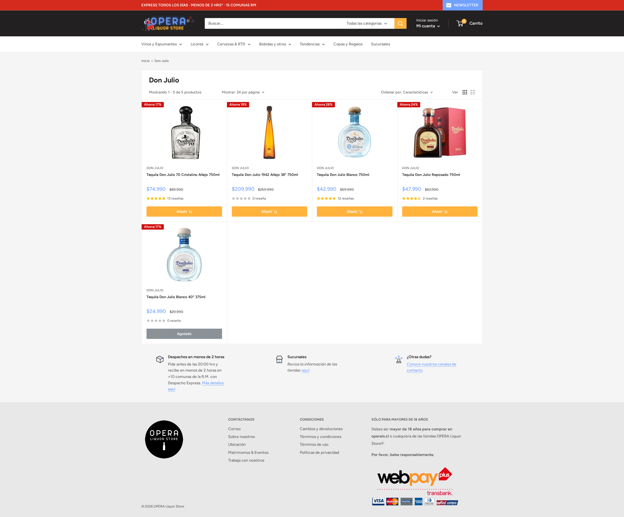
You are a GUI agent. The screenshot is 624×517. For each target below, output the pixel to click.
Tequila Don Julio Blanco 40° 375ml (175, 297)
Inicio (145, 61)
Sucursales (380, 44)
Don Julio (162, 61)
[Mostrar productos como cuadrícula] (465, 92)
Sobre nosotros (241, 436)
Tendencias (310, 44)
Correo (234, 428)
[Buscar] (400, 23)
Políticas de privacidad (319, 452)
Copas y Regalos (347, 44)
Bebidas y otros (272, 44)
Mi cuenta (426, 25)
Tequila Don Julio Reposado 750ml (431, 174)
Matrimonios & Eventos (248, 452)
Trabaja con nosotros (246, 460)
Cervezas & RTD (231, 44)
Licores (197, 44)
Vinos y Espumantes (159, 44)
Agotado (184, 334)
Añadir (181, 211)
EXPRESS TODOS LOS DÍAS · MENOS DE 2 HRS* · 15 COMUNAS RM (198, 5)
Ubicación (237, 444)
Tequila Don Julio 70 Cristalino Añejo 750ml (183, 174)
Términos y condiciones (320, 436)
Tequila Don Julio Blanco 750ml (343, 174)
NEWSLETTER (466, 5)
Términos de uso (314, 444)
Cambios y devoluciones (321, 428)
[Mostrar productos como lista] (473, 92)
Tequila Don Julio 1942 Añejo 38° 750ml (265, 174)
